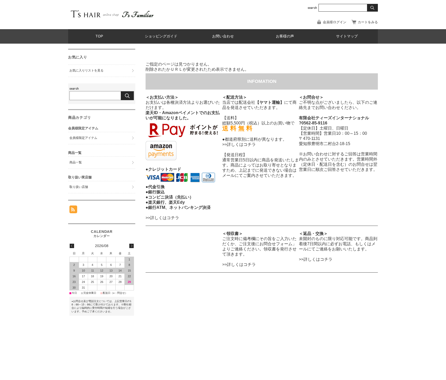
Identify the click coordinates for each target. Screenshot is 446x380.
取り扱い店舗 (78, 187)
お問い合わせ (223, 36)
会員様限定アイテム (83, 138)
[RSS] (73, 210)
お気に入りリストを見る (86, 70)
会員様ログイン (334, 22)
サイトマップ (347, 36)
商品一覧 (75, 162)
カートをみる (368, 22)
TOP (99, 36)
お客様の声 (285, 36)
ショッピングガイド (161, 36)
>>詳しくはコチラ (162, 218)
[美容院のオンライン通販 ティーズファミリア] (112, 18)
